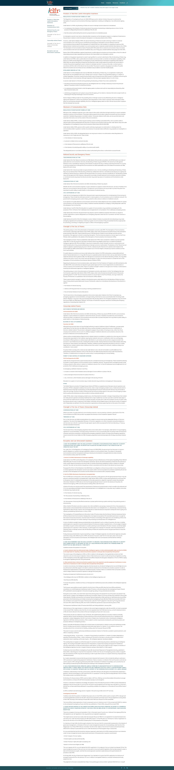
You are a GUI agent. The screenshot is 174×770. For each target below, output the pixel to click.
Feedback (122, 2)
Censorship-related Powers (54, 40)
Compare (108, 2)
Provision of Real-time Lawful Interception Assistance (53, 21)
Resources (115, 2)
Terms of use (70, 768)
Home (102, 2)
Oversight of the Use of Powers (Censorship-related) (53, 45)
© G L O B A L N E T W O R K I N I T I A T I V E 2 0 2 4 (56, 768)
